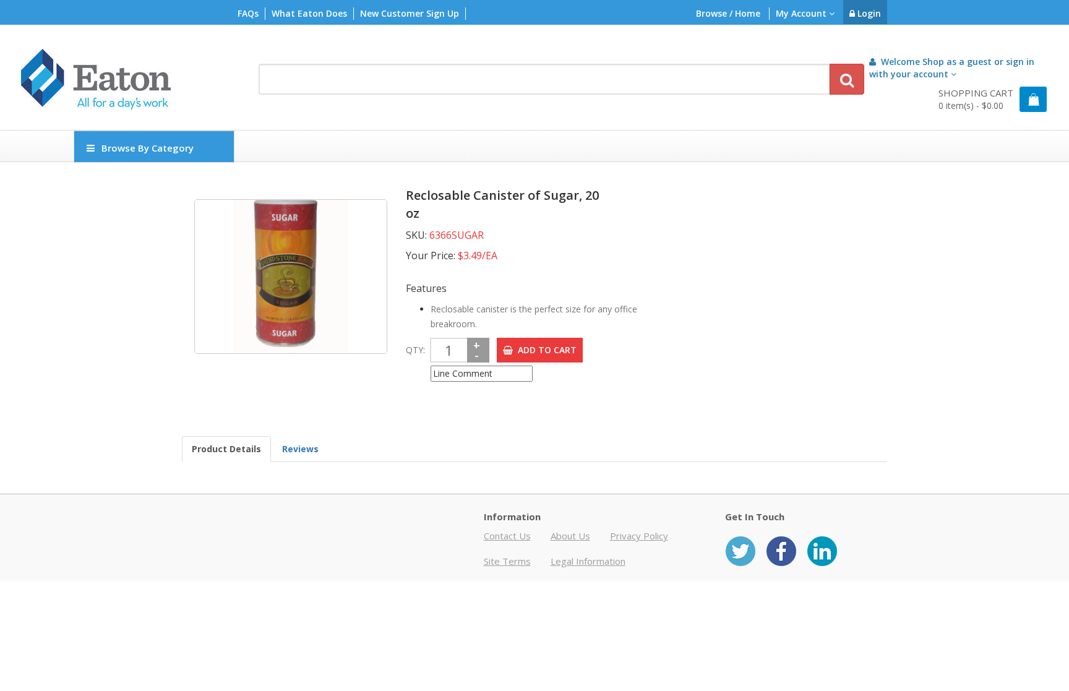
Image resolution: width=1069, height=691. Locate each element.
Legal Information (588, 561)
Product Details (226, 449)
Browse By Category (147, 148)
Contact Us (507, 536)
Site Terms (507, 561)
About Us (570, 536)
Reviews (300, 449)
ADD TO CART (545, 350)
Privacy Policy (639, 536)
